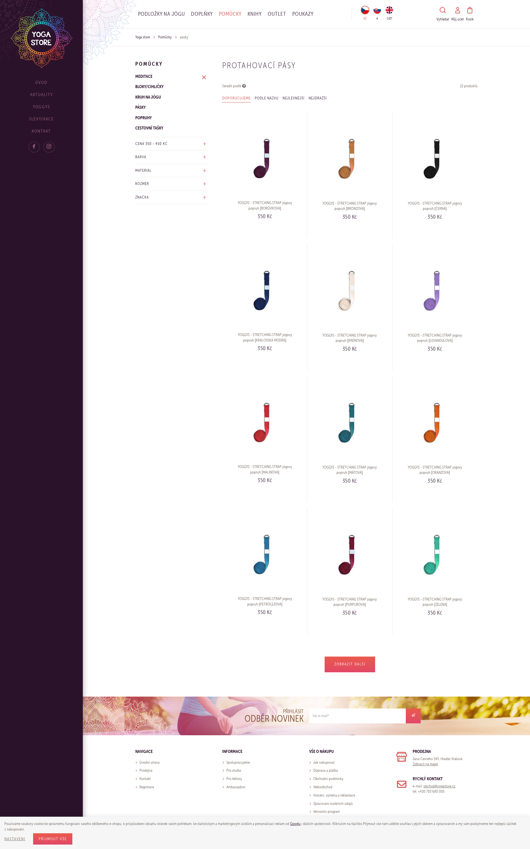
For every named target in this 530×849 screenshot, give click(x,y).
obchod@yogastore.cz (439, 786)
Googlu (295, 823)
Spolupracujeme (238, 762)
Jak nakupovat (324, 762)
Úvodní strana (149, 762)
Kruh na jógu (148, 97)
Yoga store (142, 37)
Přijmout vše (53, 839)
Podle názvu (267, 98)
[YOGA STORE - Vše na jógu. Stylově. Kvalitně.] (41, 38)
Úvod (41, 82)
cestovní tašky (149, 128)
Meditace (143, 76)
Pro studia (233, 770)
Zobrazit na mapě (425, 764)
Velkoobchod (322, 787)
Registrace (146, 787)
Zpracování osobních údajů (333, 803)
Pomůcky (230, 13)
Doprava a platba (325, 770)
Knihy (255, 13)
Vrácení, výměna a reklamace (334, 795)
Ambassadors (235, 787)
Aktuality (41, 94)
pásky (140, 107)
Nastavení (14, 839)
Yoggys (41, 106)
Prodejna (145, 770)
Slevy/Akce (41, 118)
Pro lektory (234, 778)
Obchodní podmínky (328, 778)
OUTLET (277, 13)
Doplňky (202, 13)
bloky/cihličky (149, 86)
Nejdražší (318, 98)
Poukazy (303, 13)
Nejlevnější (293, 98)
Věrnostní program (326, 811)
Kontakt (41, 131)
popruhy (143, 117)
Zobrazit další (349, 664)
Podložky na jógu (161, 13)
